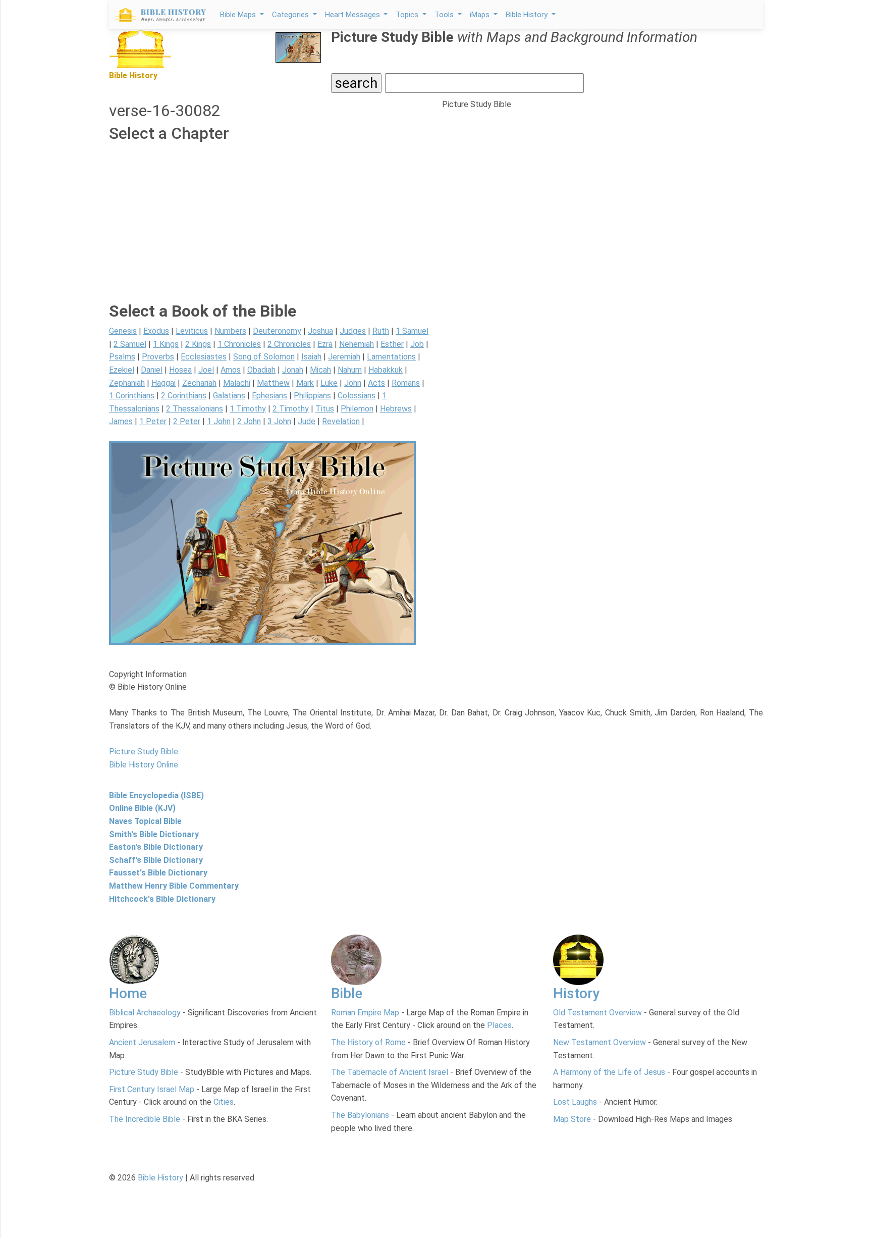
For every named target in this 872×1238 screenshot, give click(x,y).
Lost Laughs (575, 1102)
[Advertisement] (269, 230)
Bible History (160, 1177)
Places (499, 1025)
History (576, 993)
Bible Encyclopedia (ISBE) (156, 795)
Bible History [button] (528, 14)
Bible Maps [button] (239, 14)
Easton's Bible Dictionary (156, 847)
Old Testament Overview (597, 1012)
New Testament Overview (599, 1042)
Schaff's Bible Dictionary (156, 860)
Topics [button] (408, 14)
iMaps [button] (481, 14)
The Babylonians (360, 1115)
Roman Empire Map (365, 1012)
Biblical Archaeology (145, 1012)
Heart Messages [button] (353, 14)
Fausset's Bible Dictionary (158, 873)
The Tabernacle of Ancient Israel (389, 1072)
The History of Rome (368, 1042)
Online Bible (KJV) (142, 808)
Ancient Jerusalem (142, 1042)
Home (128, 993)
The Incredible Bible (144, 1119)
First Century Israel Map (151, 1089)
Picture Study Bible (143, 1072)
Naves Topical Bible (145, 821)
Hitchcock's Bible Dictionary (162, 899)
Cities (223, 1102)
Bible (346, 993)
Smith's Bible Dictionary (154, 834)
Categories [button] (291, 14)
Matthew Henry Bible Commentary (174, 886)
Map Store (572, 1119)
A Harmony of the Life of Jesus (609, 1072)
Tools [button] (445, 14)
